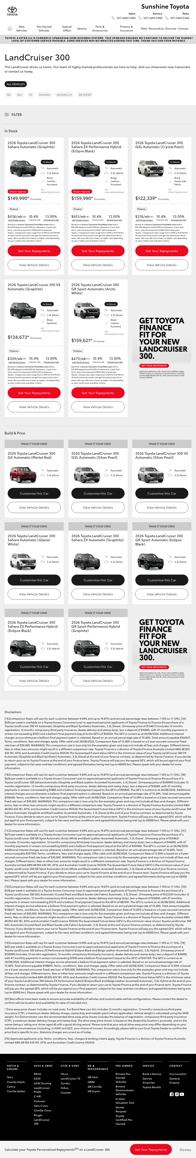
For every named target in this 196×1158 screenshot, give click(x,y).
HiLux (64, 1074)
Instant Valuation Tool (125, 1100)
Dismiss (185, 1149)
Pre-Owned (124, 1065)
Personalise (156, 28)
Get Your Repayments (34, 250)
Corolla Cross (42, 1110)
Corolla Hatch (16, 1082)
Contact (183, 28)
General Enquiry (174, 1080)
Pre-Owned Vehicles (44, 28)
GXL (19, 94)
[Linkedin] (187, 1094)
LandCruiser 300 (42, 1121)
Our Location (177, 1074)
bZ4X (37, 1078)
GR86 (91, 1082)
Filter (16, 114)
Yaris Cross (41, 1106)
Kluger (38, 1115)
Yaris (10, 1077)
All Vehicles (16, 84)
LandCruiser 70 (70, 1078)
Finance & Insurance (126, 28)
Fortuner (39, 1101)
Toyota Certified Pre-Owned (124, 1120)
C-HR (37, 1096)
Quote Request (121, 1109)
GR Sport (84, 94)
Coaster (66, 1092)
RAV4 (37, 1074)
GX (9, 94)
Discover (170, 28)
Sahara (44, 94)
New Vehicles (21, 28)
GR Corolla (95, 1086)
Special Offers (67, 28)
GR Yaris (93, 1077)
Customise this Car (34, 493)
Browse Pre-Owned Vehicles (123, 1078)
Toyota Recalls (152, 1087)
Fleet (144, 28)
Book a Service (152, 1074)
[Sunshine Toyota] (12, 11)
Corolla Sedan (16, 1091)
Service (82, 28)
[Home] (10, 28)
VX (30, 94)
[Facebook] (171, 1094)
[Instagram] (177, 1094)
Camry (11, 1086)
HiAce (65, 1088)
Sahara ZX (64, 94)
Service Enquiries (149, 1080)
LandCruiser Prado (42, 1090)
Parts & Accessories (100, 28)
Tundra (65, 1083)
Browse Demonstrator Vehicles (125, 1090)
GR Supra (94, 1091)
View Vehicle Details (34, 264)
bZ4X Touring (42, 1083)
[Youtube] (182, 1094)
